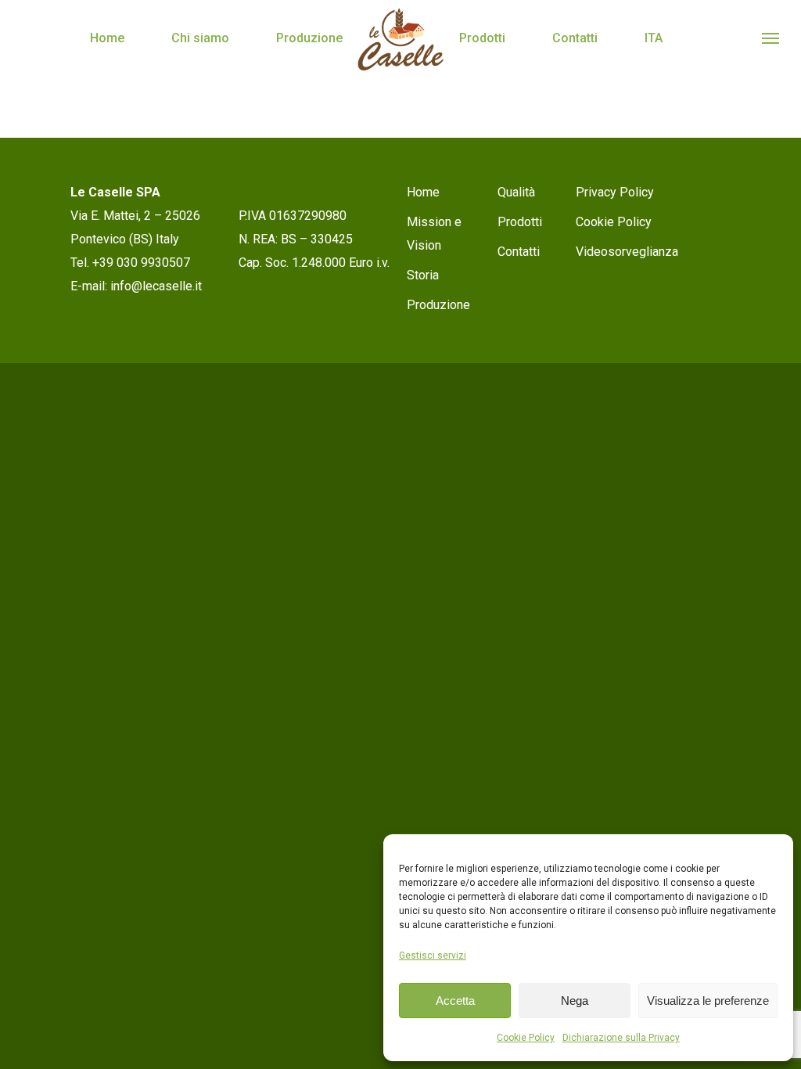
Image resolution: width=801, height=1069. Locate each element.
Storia (423, 275)
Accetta (455, 1000)
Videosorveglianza (627, 251)
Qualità (516, 192)
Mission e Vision (434, 233)
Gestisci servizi (432, 955)
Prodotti (482, 38)
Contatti (575, 38)
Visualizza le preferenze (708, 1000)
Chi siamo (200, 38)
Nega (574, 1000)
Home (107, 38)
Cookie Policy (526, 1037)
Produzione (309, 38)
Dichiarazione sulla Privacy (621, 1037)
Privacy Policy (615, 192)
